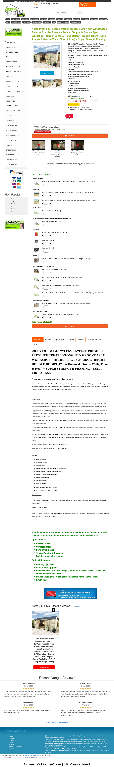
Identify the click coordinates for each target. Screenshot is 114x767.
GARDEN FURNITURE (13, 140)
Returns (11, 745)
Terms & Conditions (15, 747)
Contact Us (12, 740)
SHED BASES (10, 155)
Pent (12, 211)
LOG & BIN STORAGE (12, 160)
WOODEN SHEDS (11, 62)
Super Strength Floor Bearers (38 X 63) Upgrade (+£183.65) (60, 285)
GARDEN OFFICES (12, 52)
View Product (44, 667)
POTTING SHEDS (11, 116)
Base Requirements (95, 339)
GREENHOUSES (11, 150)
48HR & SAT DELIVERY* (13, 67)
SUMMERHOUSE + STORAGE (15, 91)
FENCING (9, 145)
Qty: (91, 96)
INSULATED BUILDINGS (13, 71)
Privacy (11, 749)
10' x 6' (13, 204)
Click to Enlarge (46, 73)
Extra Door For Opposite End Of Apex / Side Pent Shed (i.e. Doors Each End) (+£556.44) (69, 181)
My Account (18, 1)
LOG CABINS (10, 96)
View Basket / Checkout (31, 1)
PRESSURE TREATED (13, 81)
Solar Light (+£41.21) (48, 248)
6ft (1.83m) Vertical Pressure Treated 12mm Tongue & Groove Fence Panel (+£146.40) (68, 192)
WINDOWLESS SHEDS (13, 111)
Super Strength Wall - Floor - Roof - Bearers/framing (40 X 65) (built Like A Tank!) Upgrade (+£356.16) (73, 293)
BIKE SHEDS (10, 120)
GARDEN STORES (12, 125)
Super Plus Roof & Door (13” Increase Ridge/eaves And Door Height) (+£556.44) (66, 303)
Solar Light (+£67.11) (48, 240)
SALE (7, 57)
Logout (43, 1)
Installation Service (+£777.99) (51, 211)
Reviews (36, 344)
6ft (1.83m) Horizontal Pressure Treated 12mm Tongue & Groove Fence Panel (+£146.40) (69, 200)
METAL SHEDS (10, 76)
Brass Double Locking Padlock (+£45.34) (54, 232)
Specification (59, 339)
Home (11, 736)
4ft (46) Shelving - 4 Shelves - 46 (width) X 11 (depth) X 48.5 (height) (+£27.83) (66, 259)
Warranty (80, 339)
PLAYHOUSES (10, 101)
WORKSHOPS (10, 47)
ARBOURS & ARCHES (13, 135)
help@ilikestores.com (32, 755)
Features (48, 339)
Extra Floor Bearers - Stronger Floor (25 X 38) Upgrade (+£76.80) (62, 277)
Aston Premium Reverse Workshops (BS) (44, 640)
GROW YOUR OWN (12, 165)
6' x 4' (12, 199)
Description (37, 339)
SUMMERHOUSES (12, 86)
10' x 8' (13, 206)
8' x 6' (12, 201)
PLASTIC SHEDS (11, 130)
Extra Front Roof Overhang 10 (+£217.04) (54, 269)
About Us (12, 738)
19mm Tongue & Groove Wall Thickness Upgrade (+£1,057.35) (61, 314)
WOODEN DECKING (12, 106)
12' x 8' (13, 209)
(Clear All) (76, 606)
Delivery (71, 339)
